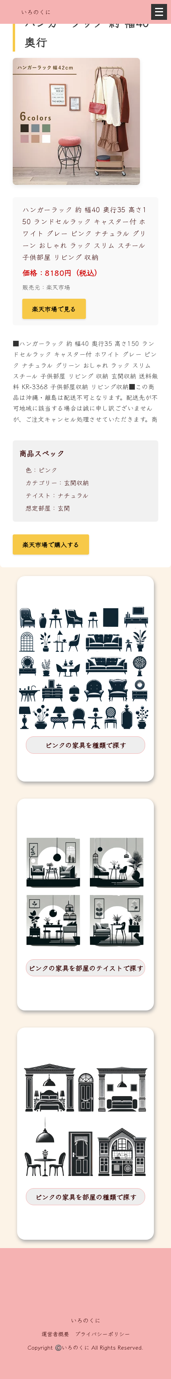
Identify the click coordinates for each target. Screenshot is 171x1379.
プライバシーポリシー (102, 1334)
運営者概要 (55, 1334)
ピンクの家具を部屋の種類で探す (85, 1197)
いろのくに (36, 12)
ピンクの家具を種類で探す (85, 745)
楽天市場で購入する (51, 544)
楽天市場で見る (54, 308)
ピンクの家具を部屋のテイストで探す (85, 968)
